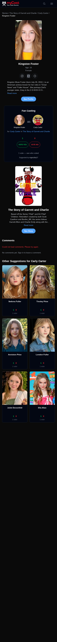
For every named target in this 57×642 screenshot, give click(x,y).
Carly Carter (43, 13)
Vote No (34, 145)
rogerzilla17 (33, 158)
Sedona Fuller (14, 301)
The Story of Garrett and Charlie (23, 13)
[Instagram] (22, 76)
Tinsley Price (42, 301)
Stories (5, 13)
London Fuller (42, 355)
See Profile (28, 99)
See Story (28, 231)
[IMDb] (28, 76)
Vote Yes (23, 145)
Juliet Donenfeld (14, 408)
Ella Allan (42, 408)
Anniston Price (14, 355)
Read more (12, 93)
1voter (14, 313)
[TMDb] (35, 76)
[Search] (44, 4)
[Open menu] (52, 4)
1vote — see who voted (28, 153)
